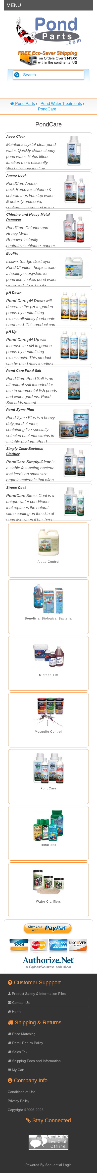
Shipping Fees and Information (36, 1061)
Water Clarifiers (48, 901)
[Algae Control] (48, 542)
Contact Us (20, 1003)
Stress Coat (16, 488)
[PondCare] (48, 768)
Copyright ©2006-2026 (26, 1110)
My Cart (17, 1070)
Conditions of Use (22, 1092)
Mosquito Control (48, 731)
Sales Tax (19, 1052)
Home (16, 1012)
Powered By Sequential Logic (48, 1165)
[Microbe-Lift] (48, 655)
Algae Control (48, 562)
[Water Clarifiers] (48, 882)
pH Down (14, 293)
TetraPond (48, 845)
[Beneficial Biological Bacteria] (48, 598)
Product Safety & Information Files (38, 994)
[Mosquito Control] (48, 712)
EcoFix (12, 253)
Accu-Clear (15, 136)
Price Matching (23, 1034)
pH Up (11, 332)
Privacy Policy (18, 1101)
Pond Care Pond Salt (23, 371)
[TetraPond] (48, 825)
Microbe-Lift (48, 675)
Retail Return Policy (27, 1043)
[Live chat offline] (48, 1149)
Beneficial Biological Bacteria (48, 618)
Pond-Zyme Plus (20, 410)
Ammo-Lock (16, 175)
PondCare (48, 788)
